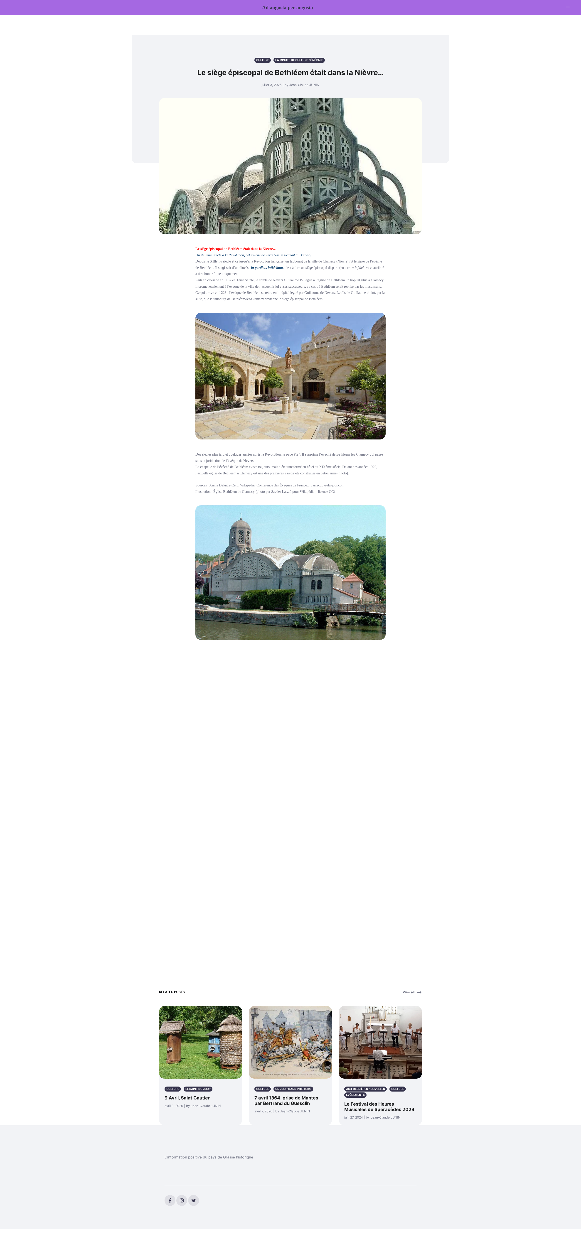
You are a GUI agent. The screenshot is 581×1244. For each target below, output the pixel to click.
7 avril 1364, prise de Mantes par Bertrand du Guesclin (286, 1100)
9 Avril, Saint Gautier (187, 1098)
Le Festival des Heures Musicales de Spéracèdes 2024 (379, 1106)
